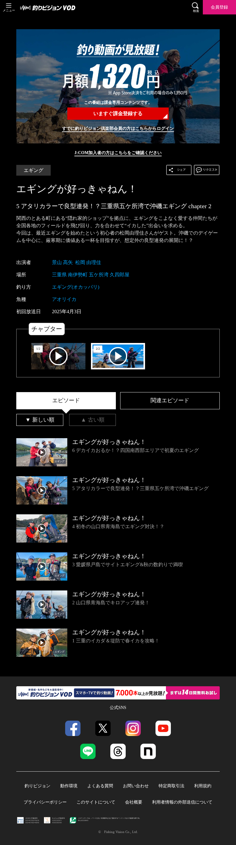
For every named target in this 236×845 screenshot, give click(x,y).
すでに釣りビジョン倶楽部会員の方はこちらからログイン (118, 128)
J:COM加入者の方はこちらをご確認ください (118, 152)
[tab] (66, 400)
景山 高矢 (62, 262)
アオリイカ (64, 299)
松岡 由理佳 (88, 262)
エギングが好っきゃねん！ (76, 188)
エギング (33, 170)
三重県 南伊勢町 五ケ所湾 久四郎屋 (90, 274)
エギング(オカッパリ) (75, 287)
